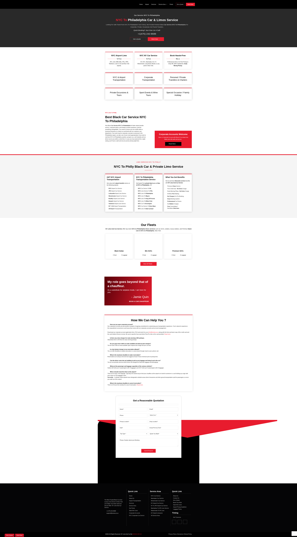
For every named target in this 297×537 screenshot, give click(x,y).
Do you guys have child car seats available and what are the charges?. (130, 343)
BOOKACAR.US (137, 534)
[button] (166, 4)
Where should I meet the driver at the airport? (123, 371)
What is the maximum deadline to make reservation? (125, 355)
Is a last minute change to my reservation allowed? (125, 349)
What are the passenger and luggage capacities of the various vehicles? (131, 366)
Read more (167, 334)
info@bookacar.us (153, 332)
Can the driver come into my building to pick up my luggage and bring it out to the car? (135, 360)
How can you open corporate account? (121, 324)
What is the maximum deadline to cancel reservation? (125, 383)
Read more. (140, 385)
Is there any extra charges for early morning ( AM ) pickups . (127, 338)
